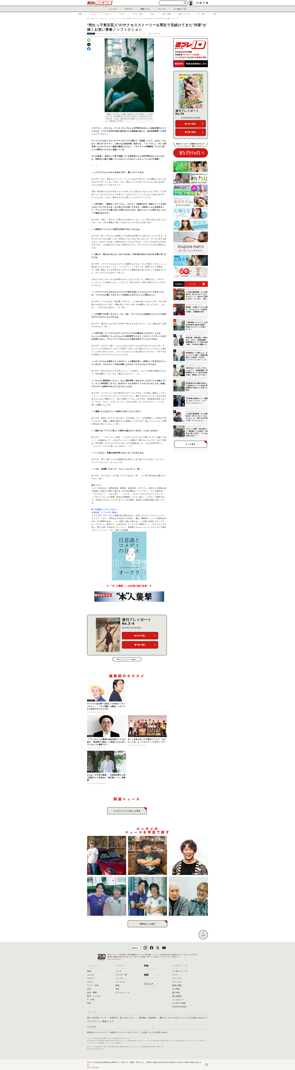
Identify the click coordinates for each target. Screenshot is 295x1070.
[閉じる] (206, 1064)
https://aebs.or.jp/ (114, 959)
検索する (185, 3)
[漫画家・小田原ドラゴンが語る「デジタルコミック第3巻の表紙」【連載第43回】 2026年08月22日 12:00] (106, 855)
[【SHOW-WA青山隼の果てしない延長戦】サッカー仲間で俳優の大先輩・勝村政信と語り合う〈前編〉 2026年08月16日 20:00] (147, 896)
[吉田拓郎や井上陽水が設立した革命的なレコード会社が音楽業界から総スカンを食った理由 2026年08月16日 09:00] (188, 896)
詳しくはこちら (93, 1067)
